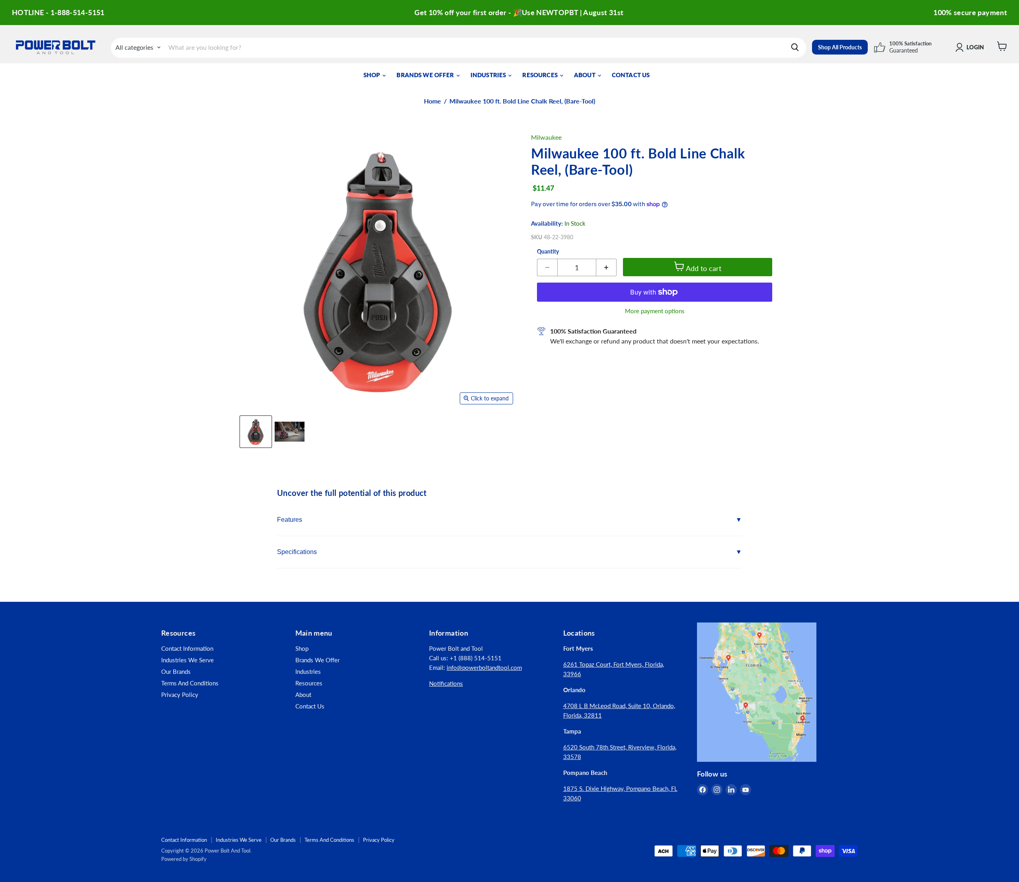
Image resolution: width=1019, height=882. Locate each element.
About (585, 74)
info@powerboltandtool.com (484, 667)
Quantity (548, 251)
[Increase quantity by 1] (606, 267)
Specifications (297, 551)
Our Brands (176, 671)
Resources (540, 74)
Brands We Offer (425, 74)
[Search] (795, 47)
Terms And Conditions (190, 683)
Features (289, 519)
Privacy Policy (179, 694)
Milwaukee (546, 137)
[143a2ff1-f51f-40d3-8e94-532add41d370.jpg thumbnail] (289, 431)
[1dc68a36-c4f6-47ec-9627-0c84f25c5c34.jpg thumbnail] (255, 431)
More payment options (655, 311)
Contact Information (187, 648)
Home (432, 101)
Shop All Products (840, 47)
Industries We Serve (187, 659)
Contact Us (631, 74)
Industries (489, 74)
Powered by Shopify (184, 859)
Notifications (446, 683)
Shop (372, 74)
